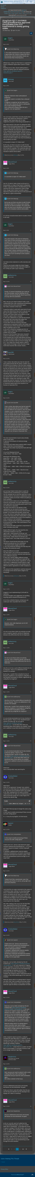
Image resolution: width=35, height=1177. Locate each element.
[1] (6, 803)
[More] (31, 44)
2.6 (17, 11)
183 (17, 1149)
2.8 (22, 11)
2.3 (12, 11)
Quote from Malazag (12, 173)
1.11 (26, 13)
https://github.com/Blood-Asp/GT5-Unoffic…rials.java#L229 (15, 1008)
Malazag (15, 155)
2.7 (20, 11)
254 (23, 1149)
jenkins (24, 10)
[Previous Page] (8, 1149)
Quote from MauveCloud (13, 286)
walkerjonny (16, 576)
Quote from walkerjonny (13, 696)
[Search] (24, 2)
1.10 (23, 13)
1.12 (29, 13)
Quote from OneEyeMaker (14, 834)
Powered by (17, 1174)
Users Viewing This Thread (10, 1159)
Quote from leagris (12, 90)
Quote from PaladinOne (13, 1111)
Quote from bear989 (12, 402)
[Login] (28, 2)
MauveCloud (16, 922)
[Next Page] (26, 1149)
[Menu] (33, 2)
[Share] (31, 33)
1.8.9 (15, 13)
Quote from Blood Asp (13, 49)
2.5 (14, 11)
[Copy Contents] (29, 801)
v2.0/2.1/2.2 (7, 11)
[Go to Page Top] (32, 1174)
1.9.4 (19, 13)
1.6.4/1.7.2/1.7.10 (8, 13)
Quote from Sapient (12, 940)
